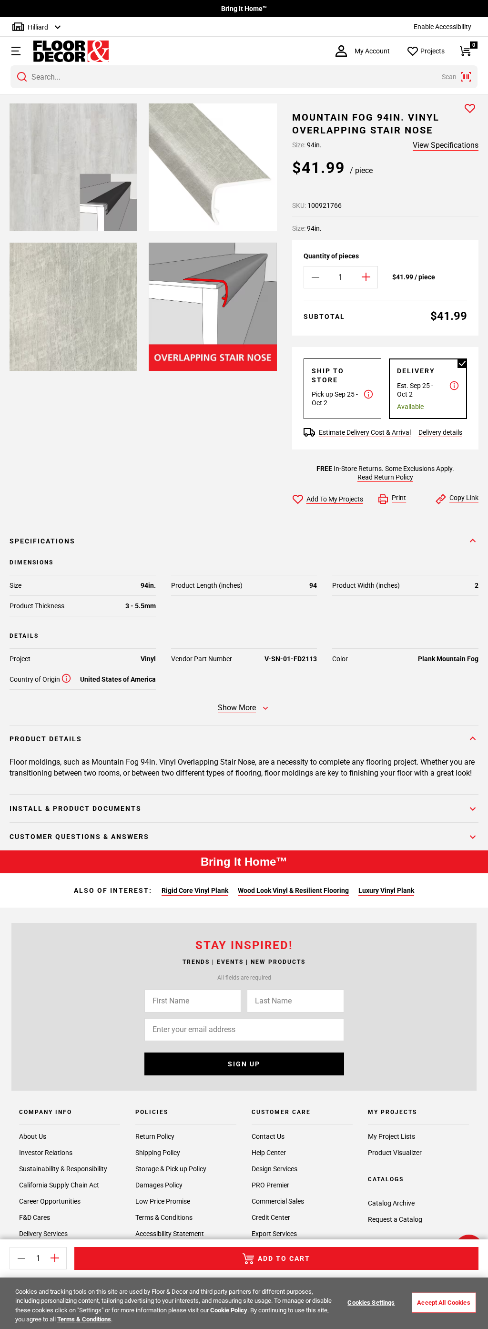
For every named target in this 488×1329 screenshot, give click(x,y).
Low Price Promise (162, 1201)
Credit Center (271, 1217)
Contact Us (268, 1136)
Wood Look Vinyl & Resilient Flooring (293, 890)
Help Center (269, 1152)
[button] (14, 51)
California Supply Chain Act (59, 1185)
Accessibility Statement (169, 1233)
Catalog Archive (391, 1203)
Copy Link (463, 497)
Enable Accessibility (442, 27)
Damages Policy (159, 1185)
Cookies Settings (371, 1302)
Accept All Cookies (443, 1302)
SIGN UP (244, 1064)
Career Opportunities (50, 1201)
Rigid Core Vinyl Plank (195, 890)
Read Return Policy (385, 477)
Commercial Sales (278, 1201)
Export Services (274, 1233)
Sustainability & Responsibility (63, 1169)
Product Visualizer (395, 1152)
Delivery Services (43, 1233)
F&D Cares (34, 1217)
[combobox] (244, 76)
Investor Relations (45, 1152)
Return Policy (154, 1136)
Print (399, 497)
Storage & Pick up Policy (170, 1169)
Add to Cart (284, 1258)
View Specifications (445, 145)
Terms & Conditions (164, 1217)
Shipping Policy (157, 1152)
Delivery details (440, 432)
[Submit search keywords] (21, 76)
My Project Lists (391, 1136)
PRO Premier (270, 1185)
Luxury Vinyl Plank (386, 890)
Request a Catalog (395, 1219)
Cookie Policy (228, 1310)
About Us (32, 1136)
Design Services (274, 1169)
